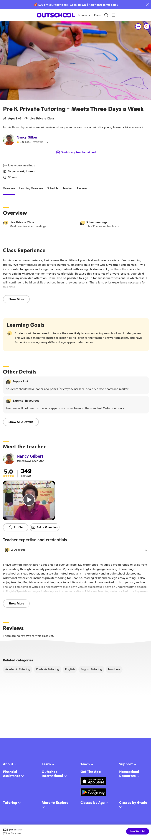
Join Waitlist (137, 831)
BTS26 (82, 4)
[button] (76, 549)
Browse (82, 15)
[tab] (9, 188)
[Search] (106, 15)
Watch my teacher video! (78, 152)
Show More (16, 299)
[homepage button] (56, 15)
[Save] (146, 26)
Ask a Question (47, 527)
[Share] (138, 26)
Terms (106, 4)
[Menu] (113, 15)
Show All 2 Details (21, 422)
